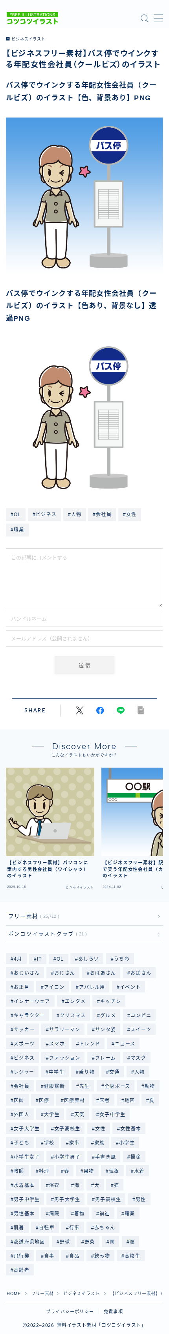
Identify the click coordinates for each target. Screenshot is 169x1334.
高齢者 (21, 1270)
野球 (65, 1242)
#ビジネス (45, 514)
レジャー (24, 1072)
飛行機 (21, 1256)
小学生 (127, 1143)
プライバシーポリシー (70, 1311)
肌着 (19, 1228)
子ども (21, 1143)
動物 (150, 1086)
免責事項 (113, 1311)
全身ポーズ (117, 1086)
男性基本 (24, 1213)
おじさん (65, 973)
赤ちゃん (104, 1228)
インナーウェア (32, 1001)
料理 (44, 1171)
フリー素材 (32, 916)
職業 (130, 1213)
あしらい (89, 959)
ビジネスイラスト (28, 39)
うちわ (122, 959)
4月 (18, 959)
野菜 (90, 1242)
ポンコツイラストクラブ (46, 934)
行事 (74, 1228)
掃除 (135, 1157)
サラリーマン (64, 1030)
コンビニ (140, 1015)
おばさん (140, 973)
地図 (130, 1100)
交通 (114, 1072)
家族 (99, 1143)
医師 (19, 1100)
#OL (16, 514)
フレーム (105, 1058)
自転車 (47, 1228)
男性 (141, 1199)
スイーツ (140, 1030)
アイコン (54, 987)
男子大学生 (68, 1199)
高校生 (132, 1256)
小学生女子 (27, 1157)
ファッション (64, 1058)
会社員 (21, 1086)
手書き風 (105, 1157)
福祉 (104, 1213)
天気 (79, 1114)
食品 (74, 1256)
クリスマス (73, 1015)
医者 (104, 1100)
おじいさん (27, 973)
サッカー (24, 1030)
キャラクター (29, 1015)
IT (39, 959)
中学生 (56, 1072)
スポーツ (24, 1044)
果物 (89, 1171)
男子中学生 (27, 1199)
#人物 (75, 514)
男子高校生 (108, 1199)
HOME (13, 1293)
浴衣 (54, 1185)
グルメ (108, 1015)
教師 (19, 1171)
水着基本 (24, 1185)
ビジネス (24, 1058)
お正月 (21, 987)
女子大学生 (27, 1129)
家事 (74, 1143)
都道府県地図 (29, 1242)
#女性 (130, 514)
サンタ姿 (105, 1030)
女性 (100, 1129)
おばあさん (103, 973)
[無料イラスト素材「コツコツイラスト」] (32, 18)
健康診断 (54, 1086)
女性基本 (130, 1129)
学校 (49, 1143)
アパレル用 (92, 987)
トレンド (89, 1044)
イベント (130, 987)
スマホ (57, 1044)
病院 (54, 1213)
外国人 (21, 1114)
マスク (138, 1058)
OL (60, 959)
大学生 (52, 1114)
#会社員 (102, 514)
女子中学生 (112, 1114)
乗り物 (87, 1072)
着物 (79, 1213)
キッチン (110, 1001)
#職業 (17, 530)
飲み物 (102, 1256)
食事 (49, 1256)
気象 (114, 1171)
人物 (139, 1072)
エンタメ (75, 1001)
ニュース (125, 1044)
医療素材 (74, 1100)
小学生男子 (68, 1157)
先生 (84, 1086)
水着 (139, 1171)
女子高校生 (68, 1129)
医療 (44, 1100)
